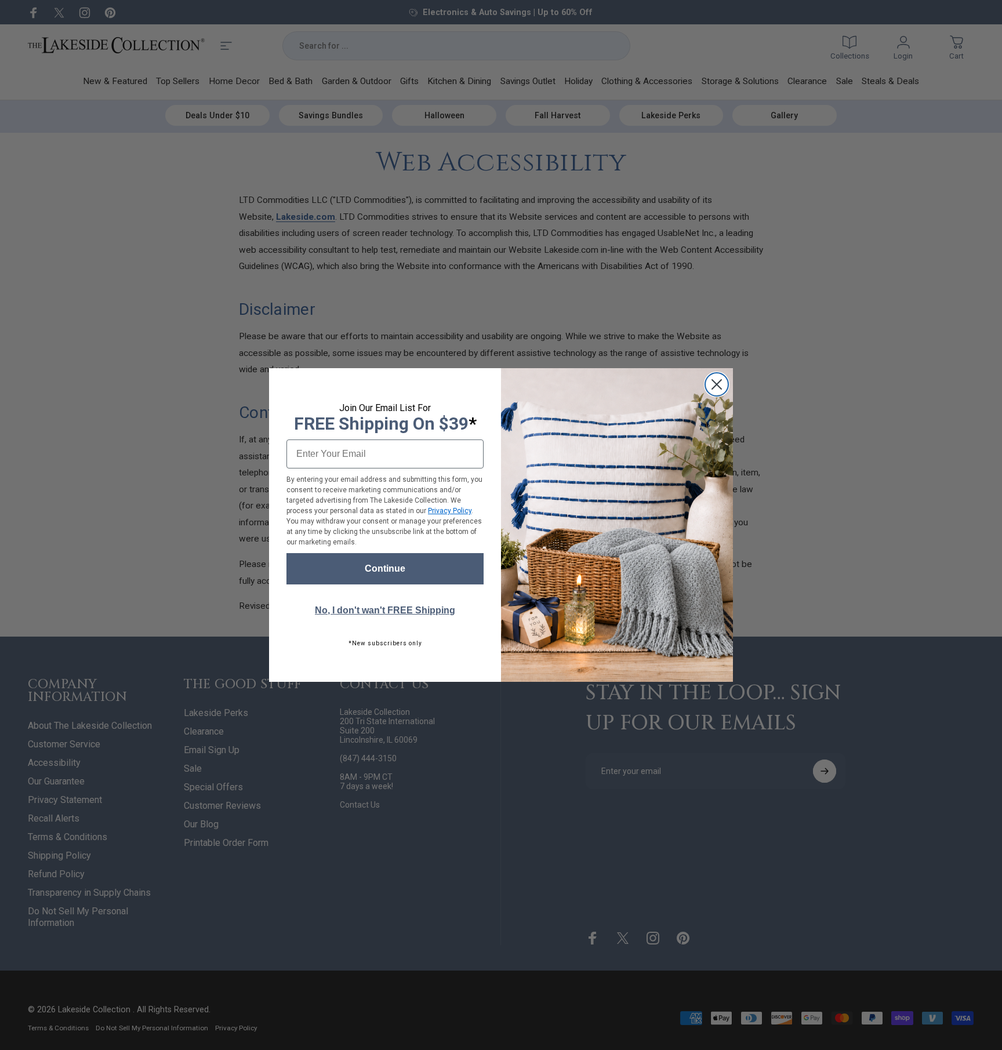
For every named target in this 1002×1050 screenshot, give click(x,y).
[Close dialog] (716, 384)
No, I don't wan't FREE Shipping (385, 610)
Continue (385, 568)
